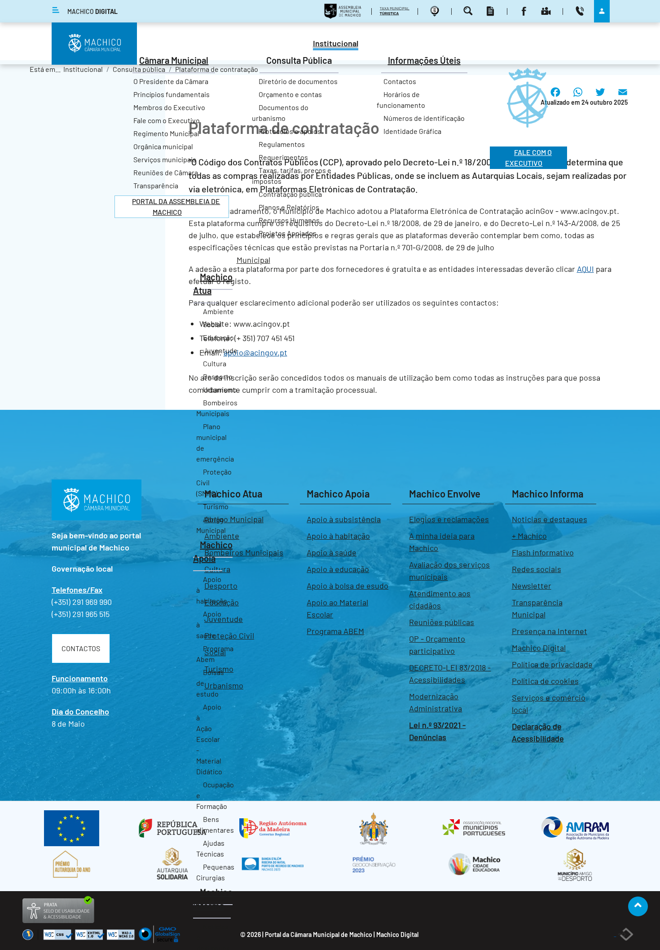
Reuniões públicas (441, 622)
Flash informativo (543, 552)
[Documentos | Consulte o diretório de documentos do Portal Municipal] (491, 10)
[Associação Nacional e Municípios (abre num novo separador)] (474, 828)
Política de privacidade (552, 664)
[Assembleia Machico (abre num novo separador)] (344, 10)
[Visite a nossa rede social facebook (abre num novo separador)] (525, 10)
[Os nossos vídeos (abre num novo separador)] (547, 10)
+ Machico (529, 536)
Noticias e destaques (549, 519)
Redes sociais (536, 569)
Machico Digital (539, 648)
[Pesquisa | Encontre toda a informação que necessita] (469, 10)
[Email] (622, 99)
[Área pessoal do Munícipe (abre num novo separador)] (602, 10)
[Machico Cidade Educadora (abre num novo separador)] (474, 864)
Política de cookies (545, 681)
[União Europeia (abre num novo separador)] (71, 828)
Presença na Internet (549, 631)
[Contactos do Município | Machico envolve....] (581, 10)
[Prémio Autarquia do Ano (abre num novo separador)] (72, 864)
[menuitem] (335, 44)
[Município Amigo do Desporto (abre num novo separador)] (575, 864)
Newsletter (531, 585)
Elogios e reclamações (449, 519)
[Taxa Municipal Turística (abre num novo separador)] (395, 10)
